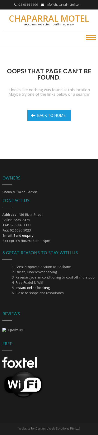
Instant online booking (32, 287)
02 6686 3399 (28, 5)
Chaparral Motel (49, 18)
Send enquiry (23, 235)
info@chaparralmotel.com (63, 5)
